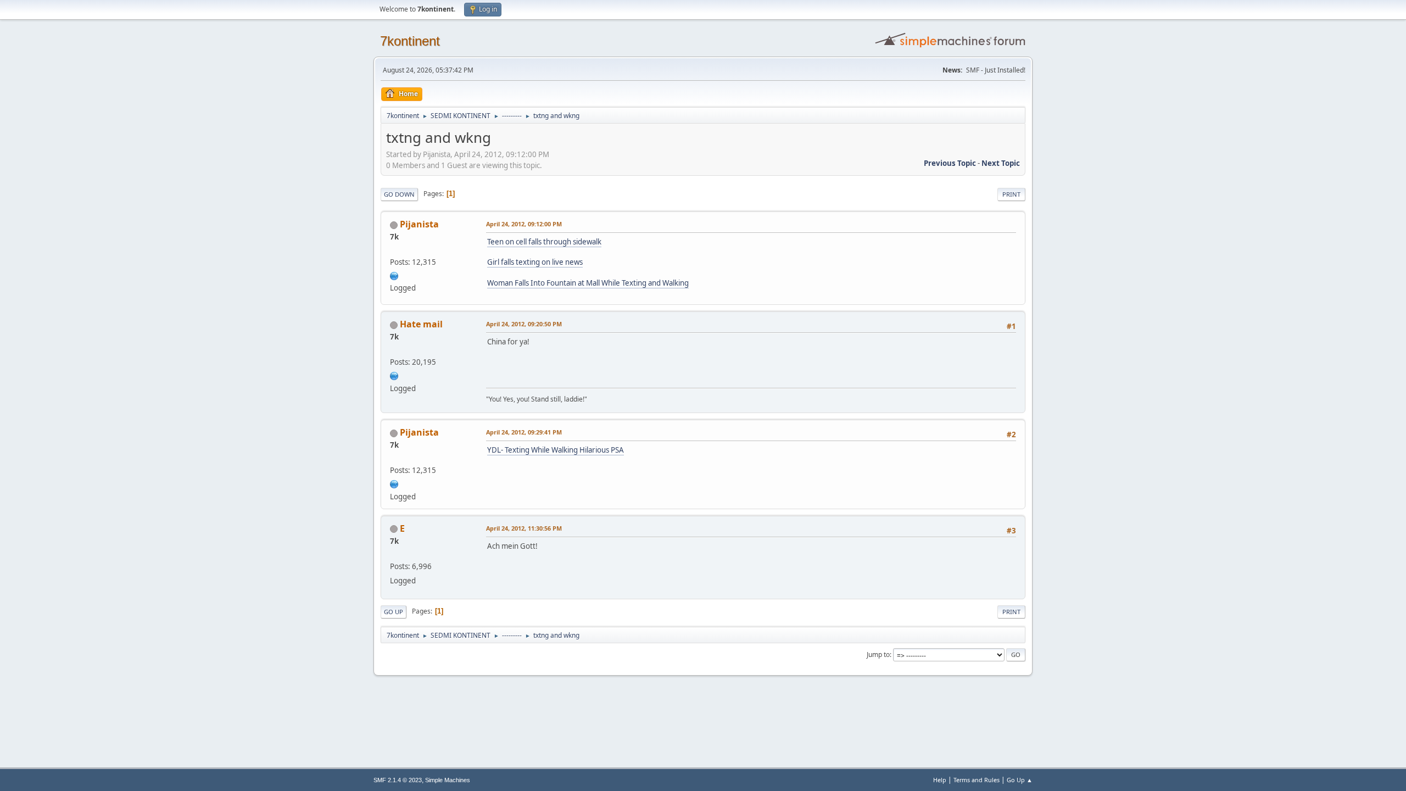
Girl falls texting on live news (535, 262)
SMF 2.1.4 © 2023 (397, 780)
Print (1011, 194)
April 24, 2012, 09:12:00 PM (524, 224)
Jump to (878, 654)
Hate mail (421, 324)
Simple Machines (447, 780)
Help (939, 780)
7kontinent (410, 41)
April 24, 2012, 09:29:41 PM (524, 432)
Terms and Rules (976, 780)
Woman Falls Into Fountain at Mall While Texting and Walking (588, 283)
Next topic (1000, 163)
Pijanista (419, 224)
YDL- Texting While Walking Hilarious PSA (555, 450)
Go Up (393, 612)
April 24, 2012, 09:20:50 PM (524, 324)
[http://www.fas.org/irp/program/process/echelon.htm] (394, 375)
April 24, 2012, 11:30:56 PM (524, 528)
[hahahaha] (394, 275)
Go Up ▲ (1020, 780)
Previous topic (950, 163)
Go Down (399, 194)
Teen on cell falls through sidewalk (544, 242)
